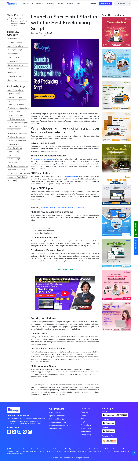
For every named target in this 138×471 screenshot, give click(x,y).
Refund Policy (86, 428)
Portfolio (60, 3)
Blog (82, 418)
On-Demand (12, 162)
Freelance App (13, 69)
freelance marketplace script (43, 159)
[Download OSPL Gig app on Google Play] (108, 424)
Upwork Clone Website (16, 101)
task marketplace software (18, 126)
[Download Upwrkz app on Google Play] (108, 432)
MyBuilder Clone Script (16, 170)
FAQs (83, 422)
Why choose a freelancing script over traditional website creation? (19, 22)
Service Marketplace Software (19, 173)
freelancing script (71, 176)
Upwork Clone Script (15, 46)
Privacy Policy (86, 435)
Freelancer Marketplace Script (60, 425)
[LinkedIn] (19, 432)
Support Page (86, 431)
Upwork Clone (13, 94)
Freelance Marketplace (16, 76)
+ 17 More (12, 180)
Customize (69, 3)
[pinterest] (25, 432)
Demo (78, 3)
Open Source (13, 152)
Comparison (12, 80)
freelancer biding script (16, 42)
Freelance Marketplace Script (18, 108)
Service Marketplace (15, 65)
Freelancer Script (14, 38)
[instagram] (30, 432)
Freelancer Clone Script (57, 422)
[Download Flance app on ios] (121, 415)
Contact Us (92, 3)
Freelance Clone (14, 61)
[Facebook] (9, 432)
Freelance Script (14, 159)
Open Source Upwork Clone (18, 104)
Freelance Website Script (17, 141)
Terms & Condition (87, 425)
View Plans (104, 3)
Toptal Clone (13, 54)
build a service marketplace (18, 123)
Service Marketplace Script (18, 166)
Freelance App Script (15, 144)
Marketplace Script (15, 50)
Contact (84, 415)
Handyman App (14, 72)
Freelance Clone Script (16, 137)
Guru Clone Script (55, 429)
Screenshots (50, 3)
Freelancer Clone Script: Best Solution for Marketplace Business (63, 207)
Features (26, 3)
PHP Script (12, 155)
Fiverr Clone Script (15, 57)
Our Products (36, 3)
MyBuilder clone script (16, 119)
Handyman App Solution (17, 177)
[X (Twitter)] (14, 432)
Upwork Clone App (15, 97)
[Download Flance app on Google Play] (13, 410)
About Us (84, 412)
